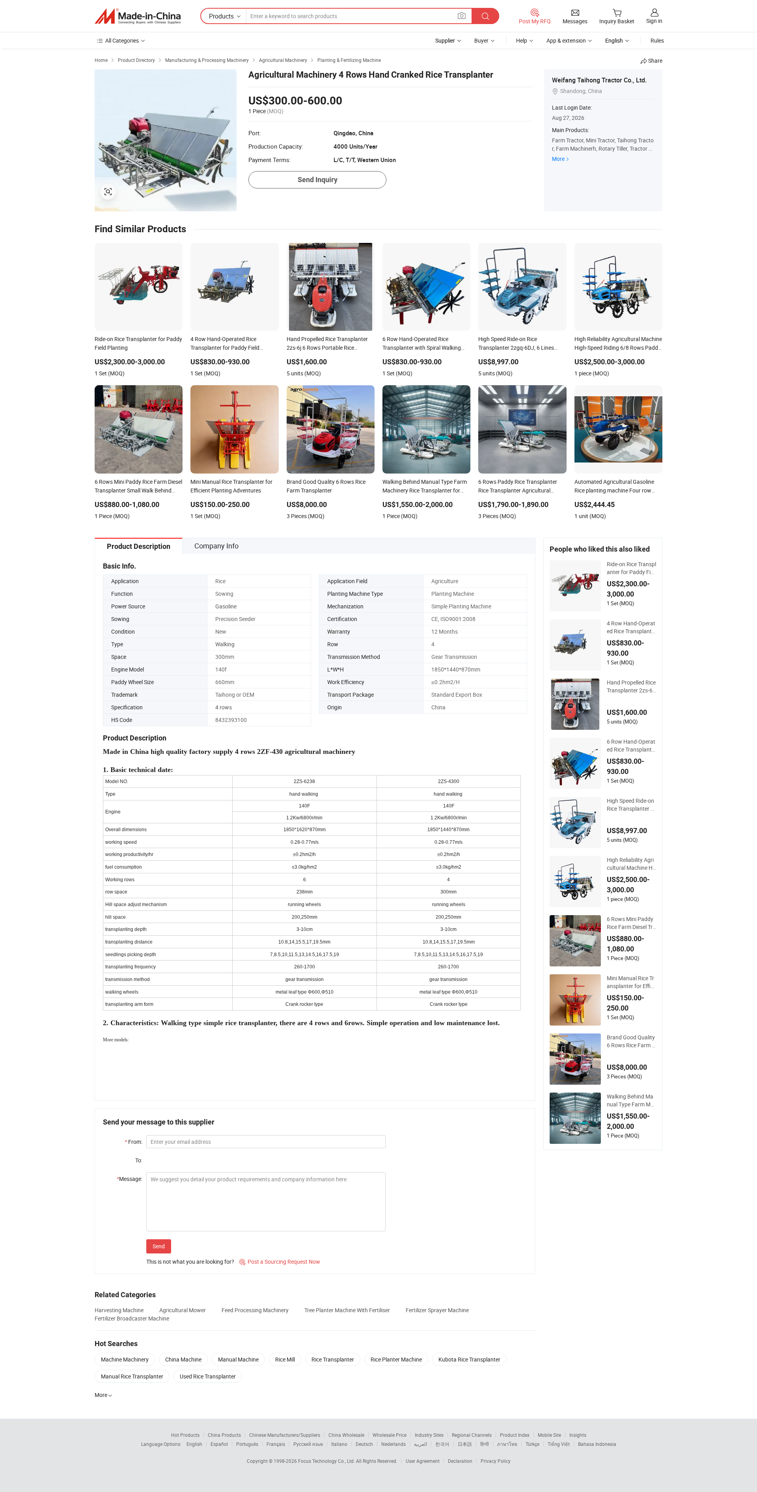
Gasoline (226, 606)
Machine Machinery (125, 1359)
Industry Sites (429, 1435)
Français (276, 1444)
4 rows (223, 707)
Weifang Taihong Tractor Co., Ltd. (599, 80)
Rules (657, 40)
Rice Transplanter (332, 1359)
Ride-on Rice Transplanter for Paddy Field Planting (631, 568)
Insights (577, 1435)
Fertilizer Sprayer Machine (437, 1310)
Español (219, 1444)
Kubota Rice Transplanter (469, 1359)
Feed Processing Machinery (255, 1310)
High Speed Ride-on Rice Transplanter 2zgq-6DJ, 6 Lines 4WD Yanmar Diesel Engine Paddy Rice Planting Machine (631, 805)
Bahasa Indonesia (597, 1444)
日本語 (465, 1444)
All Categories (122, 40)
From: (133, 1141)
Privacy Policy (496, 1461)
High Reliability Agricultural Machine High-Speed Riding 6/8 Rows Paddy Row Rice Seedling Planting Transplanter (631, 864)
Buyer (481, 40)
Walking (225, 644)
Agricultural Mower (182, 1310)
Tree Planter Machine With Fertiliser (347, 1310)
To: (138, 1160)
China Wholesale (346, 1435)
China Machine (183, 1359)
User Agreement (423, 1461)
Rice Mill (285, 1359)
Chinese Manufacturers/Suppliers (284, 1435)
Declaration (460, 1461)
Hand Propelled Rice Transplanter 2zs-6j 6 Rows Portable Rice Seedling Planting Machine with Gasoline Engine (631, 686)
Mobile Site (549, 1435)
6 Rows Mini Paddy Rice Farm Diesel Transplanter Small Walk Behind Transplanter (631, 923)
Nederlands (393, 1444)
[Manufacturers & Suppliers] (138, 16)
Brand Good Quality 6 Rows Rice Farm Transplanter (631, 1041)
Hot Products (185, 1435)
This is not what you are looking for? (190, 1261)
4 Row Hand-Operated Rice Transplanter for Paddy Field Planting (631, 627)
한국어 (442, 1444)
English (194, 1444)
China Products (224, 1435)
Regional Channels (472, 1435)
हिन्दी (484, 1444)
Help (521, 40)
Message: (129, 1178)
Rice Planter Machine (396, 1359)
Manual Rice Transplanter (132, 1376)
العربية (420, 1444)
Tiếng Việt (559, 1444)
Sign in (654, 20)
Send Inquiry (317, 179)
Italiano (339, 1444)
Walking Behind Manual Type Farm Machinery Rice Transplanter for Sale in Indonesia (631, 1100)
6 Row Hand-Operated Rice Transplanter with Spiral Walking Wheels (631, 745)
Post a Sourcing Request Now (279, 1261)
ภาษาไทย (507, 1444)
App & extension (566, 40)
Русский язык (308, 1444)
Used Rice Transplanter (208, 1376)
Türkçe (532, 1444)
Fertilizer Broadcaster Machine (132, 1318)
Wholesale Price (389, 1435)
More (558, 158)
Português (247, 1444)
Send (159, 1246)
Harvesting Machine (119, 1310)
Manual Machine (238, 1359)
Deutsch (364, 1444)
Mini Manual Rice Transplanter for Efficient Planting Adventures (631, 982)
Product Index (515, 1435)
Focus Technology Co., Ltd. (327, 1461)
